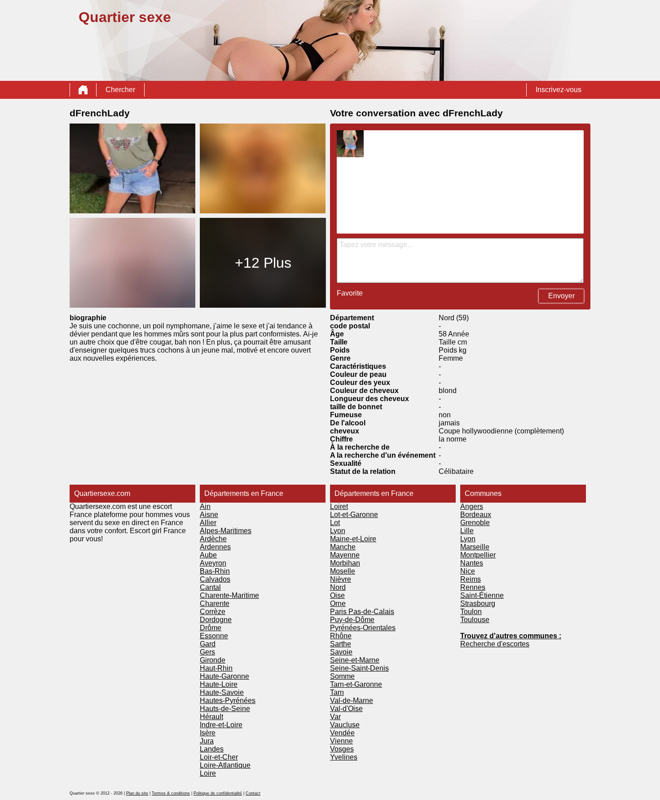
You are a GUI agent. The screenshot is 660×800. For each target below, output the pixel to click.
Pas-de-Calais (371, 611)
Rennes (472, 587)
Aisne (209, 514)
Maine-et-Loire (353, 539)
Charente (214, 603)
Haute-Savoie (222, 692)
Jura (207, 741)
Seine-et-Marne (354, 660)
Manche (343, 547)
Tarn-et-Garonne (356, 684)
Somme (342, 676)
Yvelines (343, 757)
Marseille (474, 547)
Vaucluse (345, 725)
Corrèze (212, 611)
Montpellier (478, 555)
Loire (208, 773)
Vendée (342, 733)
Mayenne (345, 555)
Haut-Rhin (216, 668)
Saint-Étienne (482, 595)
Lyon (337, 531)
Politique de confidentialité (218, 793)
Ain (205, 506)
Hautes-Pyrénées (227, 700)
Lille (467, 531)
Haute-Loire (219, 684)
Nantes (471, 563)
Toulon (471, 611)
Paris (339, 611)
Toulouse (474, 619)
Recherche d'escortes (494, 644)
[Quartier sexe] (83, 90)
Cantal (210, 587)
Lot (335, 522)
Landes (212, 749)
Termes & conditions (171, 793)
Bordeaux (475, 514)
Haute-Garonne (224, 676)
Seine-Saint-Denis (359, 668)
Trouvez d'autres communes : (510, 636)
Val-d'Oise (346, 708)
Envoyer (561, 296)
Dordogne (216, 619)
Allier (208, 522)
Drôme (210, 628)
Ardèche (213, 539)
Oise (337, 595)
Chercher (120, 89)
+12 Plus (263, 263)
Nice (467, 571)
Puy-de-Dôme (352, 619)
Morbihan (345, 563)
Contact (253, 793)
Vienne (341, 741)
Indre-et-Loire (221, 725)
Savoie (341, 652)
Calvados (215, 579)
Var (335, 716)
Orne (338, 603)
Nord (338, 587)
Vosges (342, 749)
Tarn (337, 692)
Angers (471, 506)
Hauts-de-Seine (225, 708)
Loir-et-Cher (219, 757)
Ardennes (215, 547)
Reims (470, 579)
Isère (208, 733)
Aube (208, 555)
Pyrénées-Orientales (363, 628)
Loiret (339, 506)
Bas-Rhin (215, 571)
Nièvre (340, 579)
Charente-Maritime (229, 595)
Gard (208, 644)
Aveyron (213, 563)
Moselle (342, 571)
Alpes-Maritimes (225, 531)
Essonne (214, 636)
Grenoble (475, 522)
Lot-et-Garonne (354, 514)
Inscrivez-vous (558, 89)
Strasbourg (477, 603)
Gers (207, 652)
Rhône (341, 636)
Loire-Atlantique (225, 765)
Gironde (212, 660)
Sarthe (340, 644)
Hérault (211, 716)
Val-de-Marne (351, 700)
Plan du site (137, 793)
